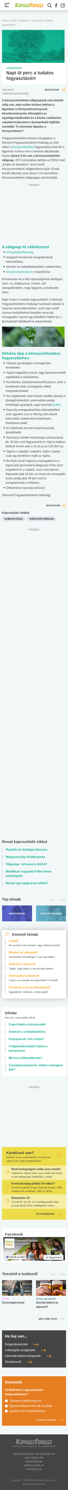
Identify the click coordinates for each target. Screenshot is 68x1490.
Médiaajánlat (34, 1465)
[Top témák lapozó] (34, 900)
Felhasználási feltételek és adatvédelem (34, 1455)
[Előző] (52, 900)
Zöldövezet (24, 20)
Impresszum (34, 1461)
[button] (56, 5)
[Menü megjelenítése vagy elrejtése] (7, 5)
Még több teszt (48, 1319)
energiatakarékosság (19, 252)
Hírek (14, 20)
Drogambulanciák (16, 1344)
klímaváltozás (14, 519)
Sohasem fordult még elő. (25, 1400)
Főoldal (5, 20)
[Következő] (61, 900)
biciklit (56, 404)
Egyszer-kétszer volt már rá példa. (31, 1405)
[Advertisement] (34, 684)
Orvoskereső (13, 1361)
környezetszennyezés (20, 271)
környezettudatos (23, 147)
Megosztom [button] (52, 90)
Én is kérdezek (45, 1214)
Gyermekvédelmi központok (23, 1355)
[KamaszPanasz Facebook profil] (34, 1248)
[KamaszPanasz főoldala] (29, 5)
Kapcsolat (34, 1469)
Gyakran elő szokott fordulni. (27, 1411)
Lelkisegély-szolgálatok (20, 1350)
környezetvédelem (41, 519)
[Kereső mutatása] (49, 5)
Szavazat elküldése (46, 1420)
